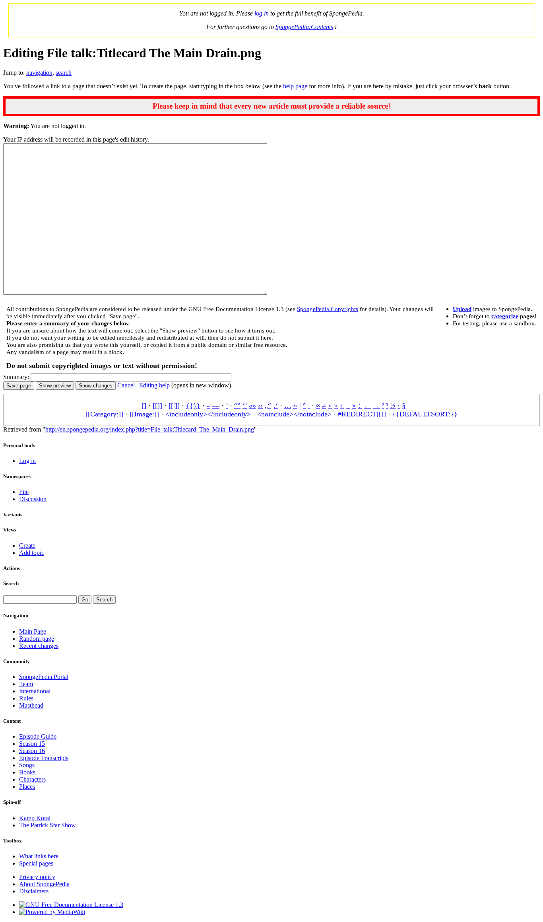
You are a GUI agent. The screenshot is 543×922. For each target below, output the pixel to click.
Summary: (16, 376)
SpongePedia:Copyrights (327, 308)
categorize (504, 316)
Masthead (31, 705)
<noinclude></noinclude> (294, 414)
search (64, 72)
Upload (462, 308)
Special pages (36, 863)
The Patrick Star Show (47, 825)
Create (27, 545)
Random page (36, 638)
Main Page (32, 631)
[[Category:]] (104, 414)
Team (26, 684)
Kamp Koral (34, 818)
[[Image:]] (144, 414)
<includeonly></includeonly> (208, 414)
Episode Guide (37, 736)
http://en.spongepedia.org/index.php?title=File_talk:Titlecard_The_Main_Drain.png (149, 429)
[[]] (157, 406)
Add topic (31, 552)
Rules (26, 698)
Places (27, 786)
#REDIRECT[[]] (362, 414)
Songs (27, 765)
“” (237, 406)
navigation (39, 72)
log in (261, 13)
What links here (38, 856)
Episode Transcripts (43, 758)
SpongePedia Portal (43, 676)
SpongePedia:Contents (304, 26)
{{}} (193, 406)
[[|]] (174, 406)
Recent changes (38, 645)
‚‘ (275, 406)
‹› (260, 406)
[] (144, 406)
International (34, 691)
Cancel (126, 385)
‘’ (244, 406)
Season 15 (32, 743)
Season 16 (32, 750)
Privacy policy (37, 876)
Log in (27, 460)
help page (295, 86)
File (24, 491)
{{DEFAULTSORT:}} (425, 414)
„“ (268, 406)
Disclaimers (33, 891)
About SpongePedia (44, 884)
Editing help (154, 385)
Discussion (33, 499)
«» (252, 406)
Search (11, 583)
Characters (32, 779)
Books (27, 772)
